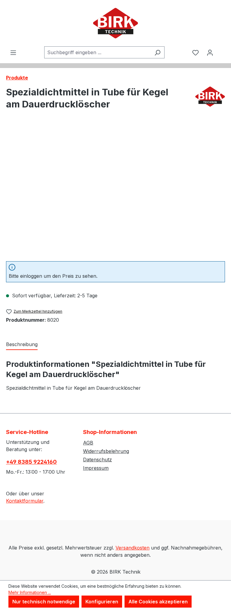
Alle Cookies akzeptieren (158, 602)
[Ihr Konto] (210, 52)
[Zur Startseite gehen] (115, 23)
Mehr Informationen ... (29, 592)
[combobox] (97, 52)
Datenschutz (97, 460)
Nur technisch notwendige (43, 602)
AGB (88, 443)
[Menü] (13, 52)
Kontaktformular (24, 501)
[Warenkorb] (221, 47)
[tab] (22, 344)
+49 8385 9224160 (31, 462)
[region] (115, 191)
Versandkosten (132, 548)
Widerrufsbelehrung (106, 451)
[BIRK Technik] (210, 100)
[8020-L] (115, 191)
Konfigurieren (101, 602)
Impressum (96, 468)
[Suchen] (157, 52)
